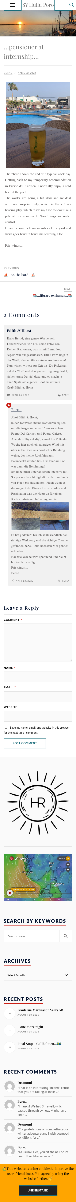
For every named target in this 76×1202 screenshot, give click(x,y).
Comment (13, 619)
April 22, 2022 (27, 72)
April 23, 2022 (20, 395)
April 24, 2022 (24, 581)
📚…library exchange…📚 (52, 295)
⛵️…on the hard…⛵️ (19, 274)
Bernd (8, 72)
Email (10, 687)
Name (9, 667)
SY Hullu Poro (38, 4)
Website (10, 707)
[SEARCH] (66, 936)
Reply (65, 395)
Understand (38, 1190)
